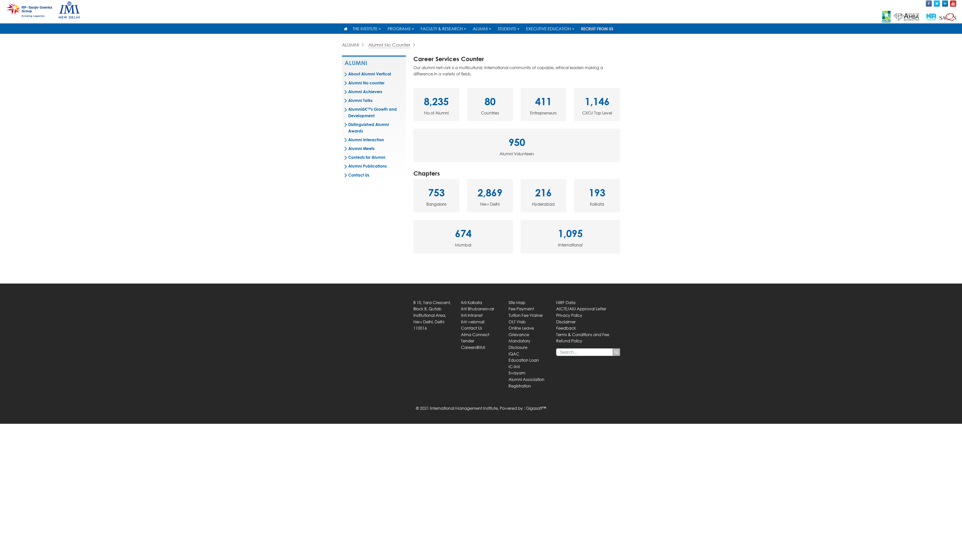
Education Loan (524, 360)
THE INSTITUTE (365, 28)
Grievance (519, 334)
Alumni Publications (367, 166)
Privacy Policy (569, 315)
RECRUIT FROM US (597, 28)
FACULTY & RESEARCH (442, 28)
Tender (467, 340)
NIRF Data (565, 302)
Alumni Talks (360, 100)
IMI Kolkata (471, 302)
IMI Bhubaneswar (477, 308)
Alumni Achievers (365, 91)
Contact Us (358, 175)
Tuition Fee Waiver (526, 315)
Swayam (517, 372)
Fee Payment (521, 308)
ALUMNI (480, 28)
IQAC (514, 353)
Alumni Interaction (366, 139)
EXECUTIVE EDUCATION (548, 28)
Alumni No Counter (389, 45)
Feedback (566, 328)
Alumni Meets (361, 148)
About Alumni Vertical (369, 73)
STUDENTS (507, 28)
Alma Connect (475, 334)
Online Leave (521, 328)
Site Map (517, 302)
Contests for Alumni (366, 157)
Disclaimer (566, 321)
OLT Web (517, 321)
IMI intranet (472, 315)
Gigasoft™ (536, 408)
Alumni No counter (366, 82)
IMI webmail (472, 321)
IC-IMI (514, 366)
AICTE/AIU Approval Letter (581, 308)
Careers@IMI (473, 347)
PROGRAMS (399, 28)
